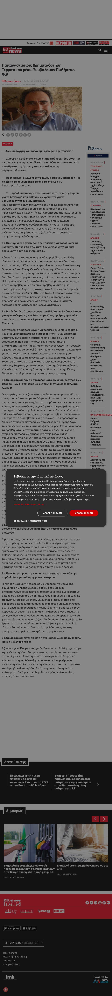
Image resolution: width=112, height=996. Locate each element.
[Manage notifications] (5, 989)
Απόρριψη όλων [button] (52, 513)
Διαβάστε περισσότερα (77, 498)
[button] (56, 504)
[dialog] (56, 498)
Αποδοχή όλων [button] (84, 513)
